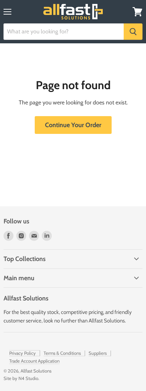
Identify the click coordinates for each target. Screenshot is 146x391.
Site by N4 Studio (21, 378)
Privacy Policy (22, 353)
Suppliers (98, 353)
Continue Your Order (73, 125)
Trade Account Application (34, 361)
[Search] (133, 31)
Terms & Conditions (62, 353)
